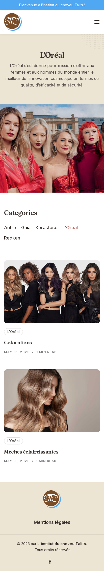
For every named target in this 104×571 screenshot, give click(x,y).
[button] (97, 22)
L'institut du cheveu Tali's (61, 543)
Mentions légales (52, 522)
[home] (13, 22)
